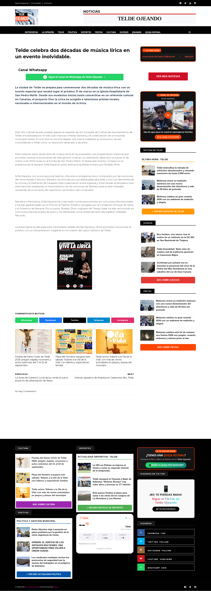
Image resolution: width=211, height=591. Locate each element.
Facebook (50, 320)
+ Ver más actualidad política (43, 574)
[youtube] (190, 3)
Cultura (111, 32)
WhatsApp (26, 320)
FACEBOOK (153, 533)
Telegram (99, 320)
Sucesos (124, 32)
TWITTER (153, 542)
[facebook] (180, 3)
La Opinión (48, 32)
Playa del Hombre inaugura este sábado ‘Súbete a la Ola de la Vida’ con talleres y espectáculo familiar (72, 361)
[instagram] (195, 3)
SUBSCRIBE (166, 559)
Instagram (122, 320)
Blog (55, 587)
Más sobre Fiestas (168, 347)
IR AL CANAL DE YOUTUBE (168, 137)
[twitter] (185, 3)
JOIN (163, 568)
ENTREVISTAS (31, 32)
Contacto (48, 3)
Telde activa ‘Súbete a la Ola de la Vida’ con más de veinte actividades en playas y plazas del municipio (114, 361)
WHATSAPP (154, 568)
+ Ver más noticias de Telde (168, 211)
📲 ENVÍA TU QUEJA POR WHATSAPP (166, 465)
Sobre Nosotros (21, 3)
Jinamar (136, 32)
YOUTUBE (153, 559)
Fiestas (99, 32)
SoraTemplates (32, 587)
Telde (61, 32)
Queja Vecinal (152, 32)
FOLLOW (164, 542)
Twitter (75, 320)
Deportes (86, 32)
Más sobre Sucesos (168, 280)
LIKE (163, 533)
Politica (72, 32)
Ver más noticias (168, 76)
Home (18, 32)
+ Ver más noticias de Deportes (105, 508)
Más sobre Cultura (44, 504)
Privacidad (36, 3)
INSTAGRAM (154, 551)
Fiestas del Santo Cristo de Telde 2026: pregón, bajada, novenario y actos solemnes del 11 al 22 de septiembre (33, 361)
